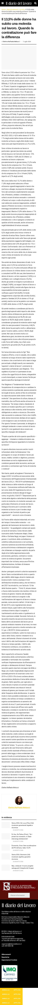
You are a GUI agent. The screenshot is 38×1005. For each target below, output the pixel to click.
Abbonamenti (6, 954)
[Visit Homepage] (19, 3)
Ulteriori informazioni (17, 895)
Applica (17, 990)
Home (4, 9)
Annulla (6, 990)
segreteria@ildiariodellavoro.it (12, 944)
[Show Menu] (3, 3)
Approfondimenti (12, 9)
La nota (21, 9)
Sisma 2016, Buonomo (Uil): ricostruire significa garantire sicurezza (21, 857)
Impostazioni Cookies (9, 960)
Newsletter (5, 957)
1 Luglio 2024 (27, 41)
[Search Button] (35, 3)
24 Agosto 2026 (18, 830)
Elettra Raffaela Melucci (11, 41)
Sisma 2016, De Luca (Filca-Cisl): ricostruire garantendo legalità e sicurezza (23, 825)
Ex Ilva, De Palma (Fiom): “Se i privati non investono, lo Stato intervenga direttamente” (22, 836)
